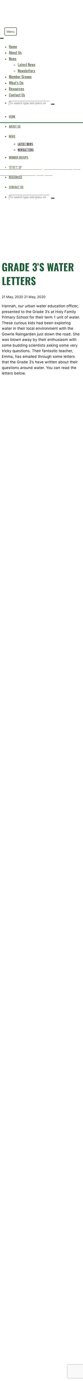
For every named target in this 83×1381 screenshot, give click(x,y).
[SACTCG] (16, 26)
